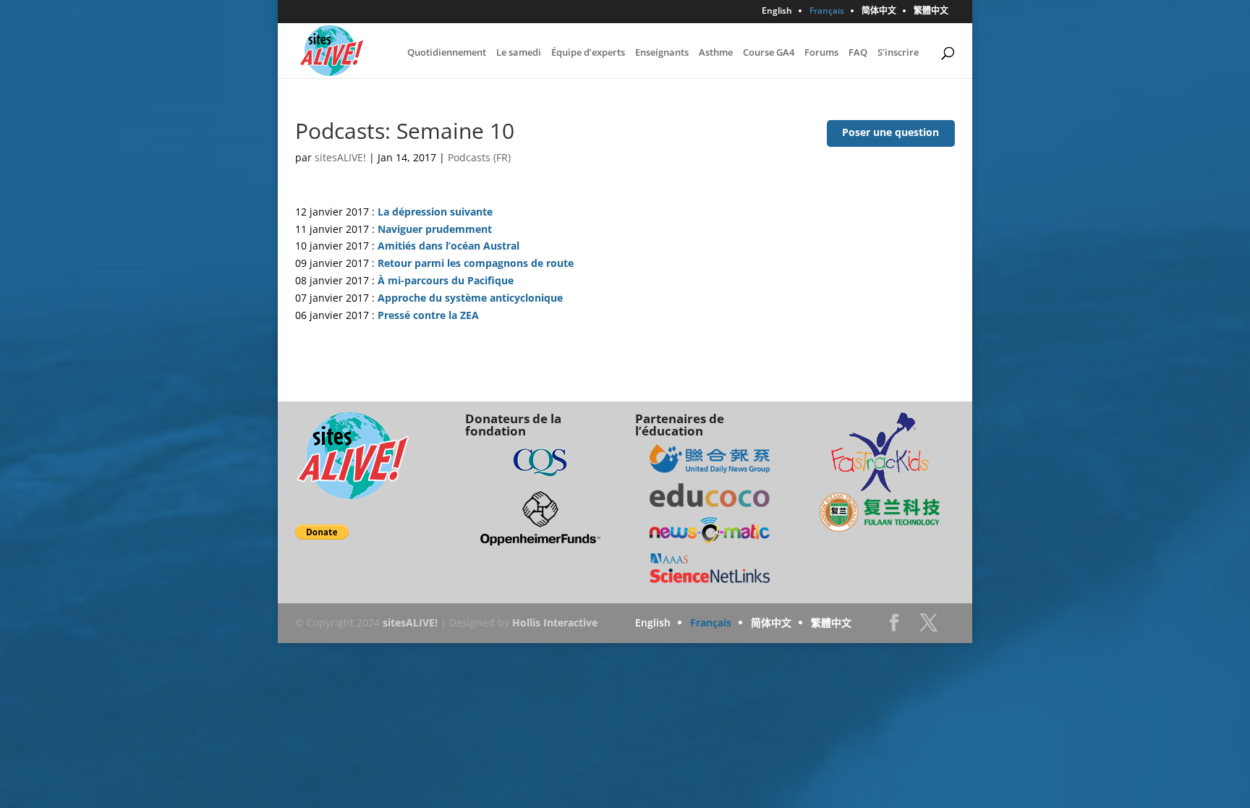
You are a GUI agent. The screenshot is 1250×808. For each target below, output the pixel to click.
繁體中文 (931, 12)
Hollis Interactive (555, 622)
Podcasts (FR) (479, 157)
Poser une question (890, 132)
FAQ (858, 53)
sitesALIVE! (340, 157)
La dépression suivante (435, 211)
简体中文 (879, 12)
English (777, 12)
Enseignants (662, 53)
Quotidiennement (446, 53)
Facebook (894, 626)
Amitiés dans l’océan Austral (448, 245)
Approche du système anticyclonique (470, 298)
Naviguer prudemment (435, 229)
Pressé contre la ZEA (428, 315)
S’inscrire (898, 53)
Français (826, 12)
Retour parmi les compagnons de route (476, 263)
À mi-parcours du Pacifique (446, 280)
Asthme (716, 53)
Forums (821, 53)
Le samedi (518, 53)
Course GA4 (768, 53)
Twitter (929, 626)
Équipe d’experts (588, 53)
